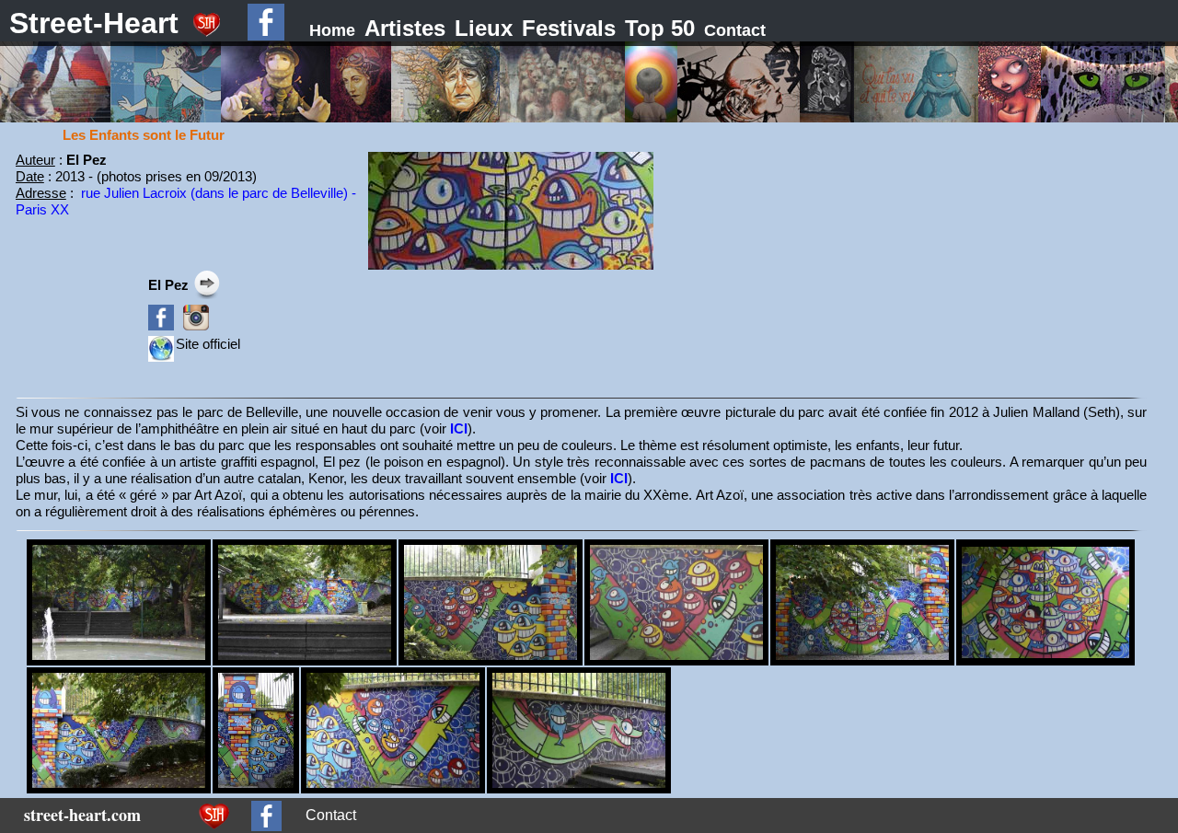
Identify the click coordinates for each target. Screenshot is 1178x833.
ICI (459, 428)
